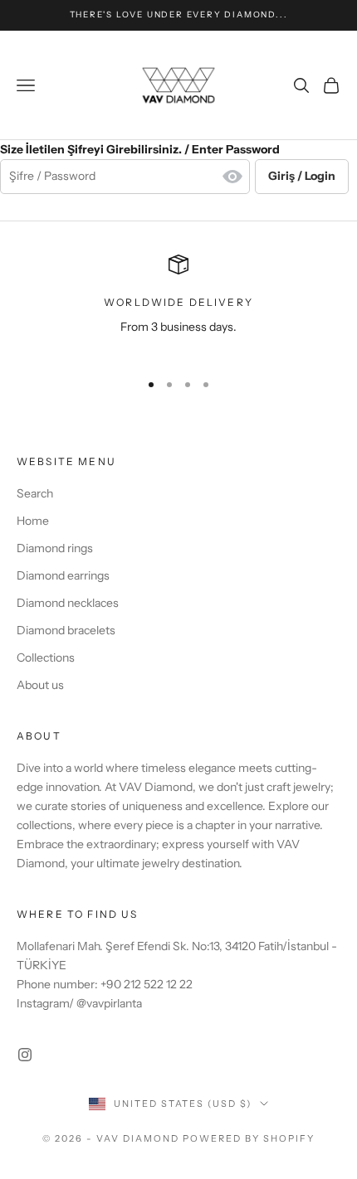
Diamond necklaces (68, 602)
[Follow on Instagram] (25, 1054)
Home (33, 520)
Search (35, 493)
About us (40, 684)
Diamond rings (55, 548)
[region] (178, 306)
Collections (46, 657)
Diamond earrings (63, 575)
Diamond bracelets (66, 630)
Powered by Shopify (249, 1138)
